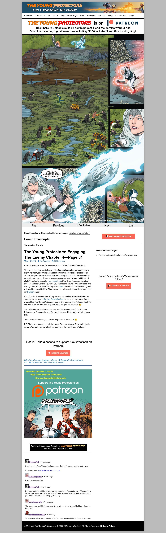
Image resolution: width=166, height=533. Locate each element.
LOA (82, 15)
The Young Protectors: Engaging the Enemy (41, 360)
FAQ (100, 15)
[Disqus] (58, 488)
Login (131, 15)
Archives (52, 15)
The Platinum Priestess (56, 362)
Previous (58, 225)
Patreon (30, 291)
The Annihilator (37, 362)
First (34, 225)
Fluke (45, 362)
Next (107, 225)
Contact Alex (121, 15)
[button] (83, 225)
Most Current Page (69, 15)
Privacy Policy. (108, 526)
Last (131, 225)
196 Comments (59, 261)
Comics (39, 15)
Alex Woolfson (45, 261)
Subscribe (91, 15)
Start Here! (28, 15)
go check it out (55, 280)
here (61, 286)
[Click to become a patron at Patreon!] (58, 352)
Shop (110, 15)
